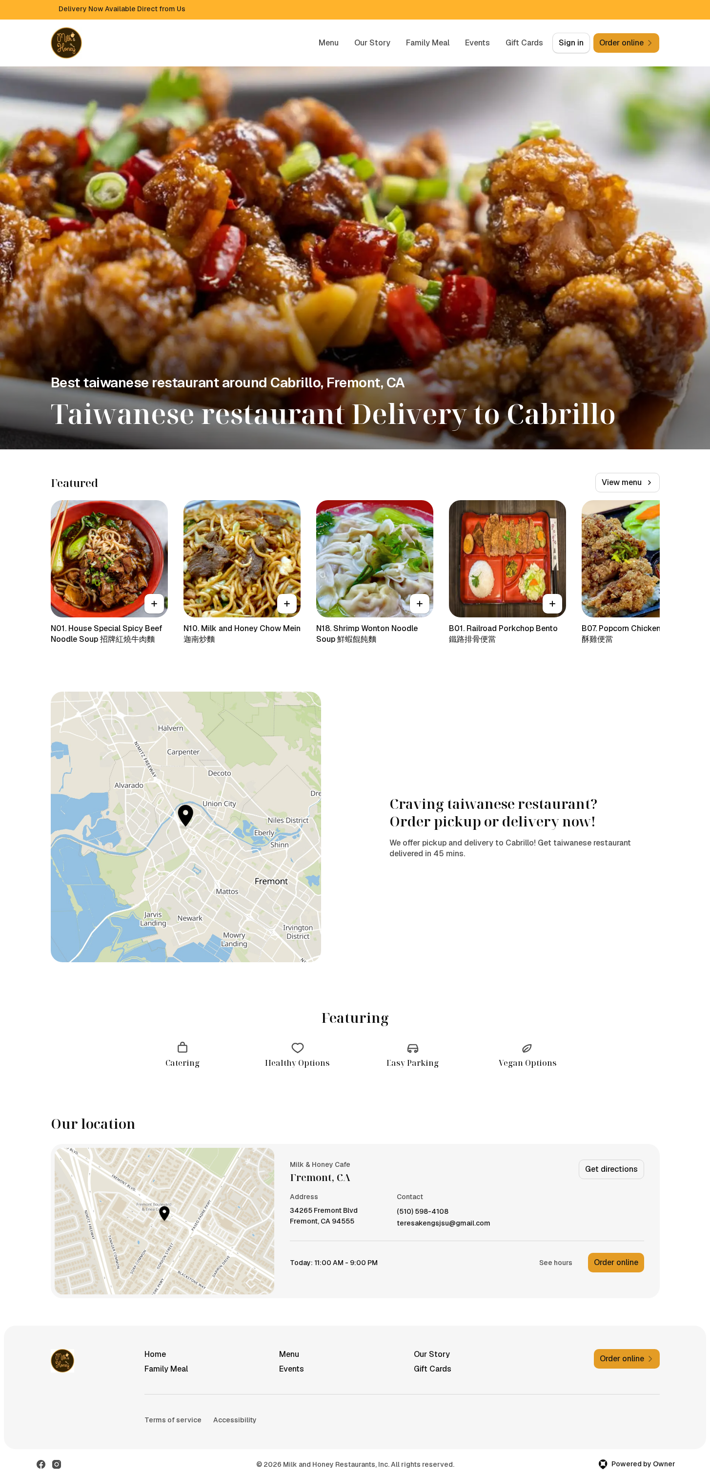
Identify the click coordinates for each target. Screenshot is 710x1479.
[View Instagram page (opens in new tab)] (56, 1464)
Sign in (571, 43)
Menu (329, 43)
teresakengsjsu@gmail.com (443, 1223)
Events (477, 43)
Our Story (372, 43)
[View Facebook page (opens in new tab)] (41, 1464)
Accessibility (235, 1420)
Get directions (611, 1169)
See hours (555, 1262)
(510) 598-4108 (422, 1211)
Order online (616, 1262)
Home (155, 1354)
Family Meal (427, 43)
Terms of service (173, 1420)
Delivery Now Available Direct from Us (122, 8)
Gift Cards (524, 43)
